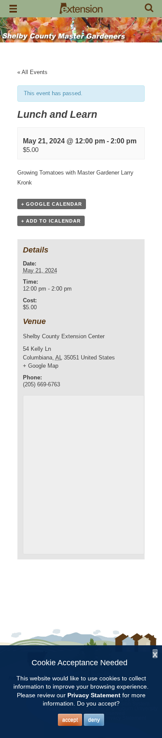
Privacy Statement (94, 695)
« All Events (32, 72)
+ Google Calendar (51, 204)
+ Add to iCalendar (51, 220)
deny (94, 720)
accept (70, 720)
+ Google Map (40, 366)
